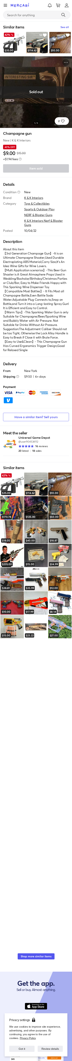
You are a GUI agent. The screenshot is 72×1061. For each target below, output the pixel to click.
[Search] (63, 15)
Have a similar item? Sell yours (36, 417)
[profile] (66, 5)
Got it (21, 1048)
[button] (50, 5)
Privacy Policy (27, 1038)
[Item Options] (66, 62)
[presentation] (20, 159)
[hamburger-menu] (5, 5)
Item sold (36, 168)
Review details (50, 1048)
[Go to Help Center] (18, 192)
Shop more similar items (36, 956)
